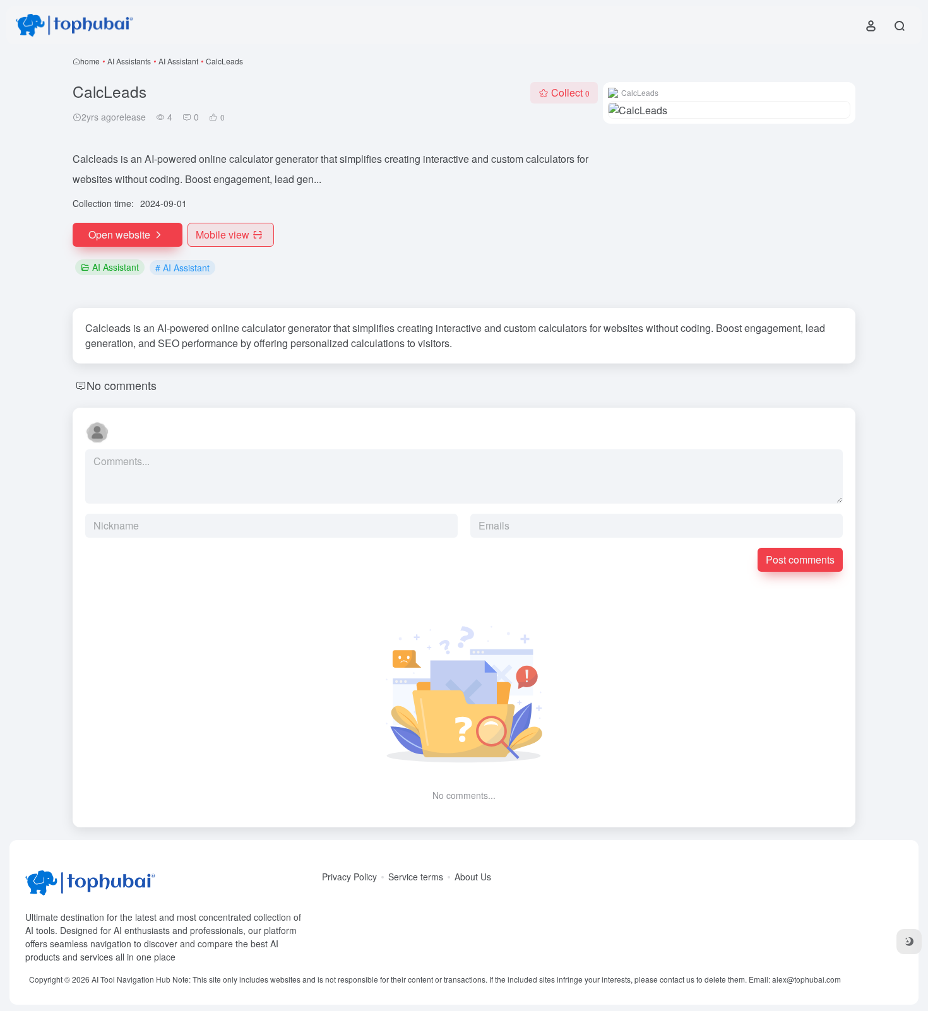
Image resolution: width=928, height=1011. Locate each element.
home (90, 61)
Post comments (800, 559)
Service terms (415, 876)
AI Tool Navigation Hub (131, 979)
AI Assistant (178, 61)
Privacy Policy (349, 876)
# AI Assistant (182, 267)
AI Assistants (129, 61)
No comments (121, 385)
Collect (570, 92)
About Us (473, 876)
